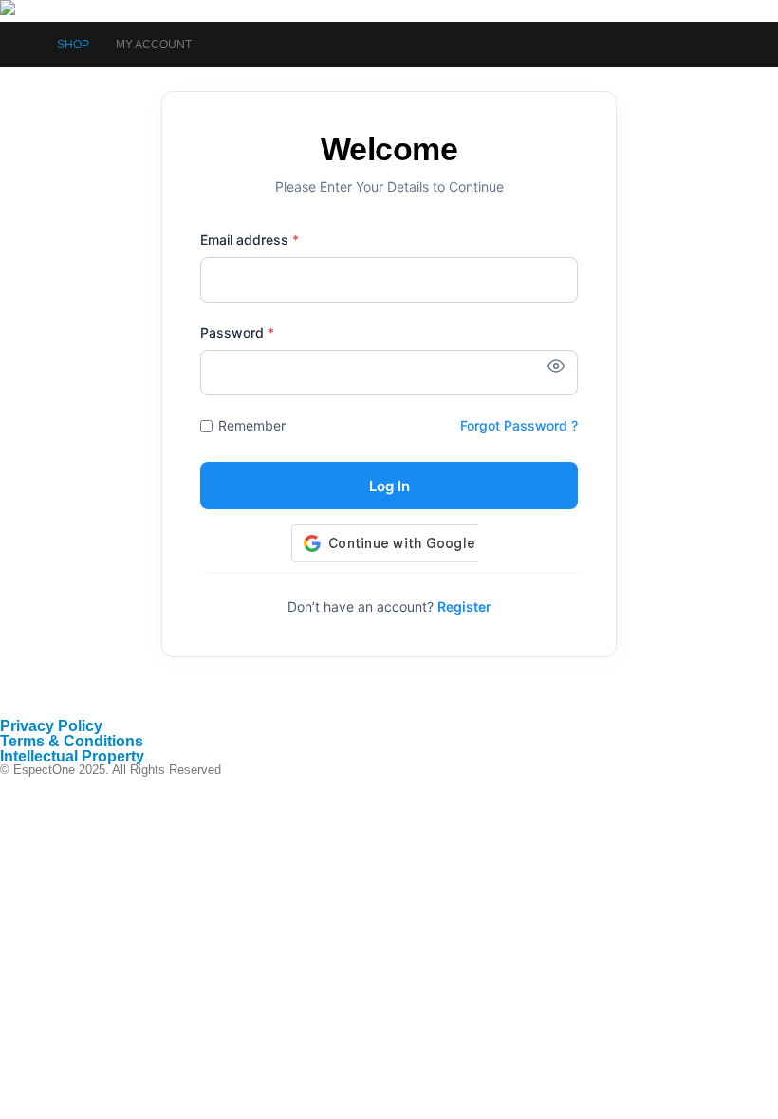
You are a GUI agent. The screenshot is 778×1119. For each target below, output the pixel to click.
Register (464, 606)
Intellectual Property (72, 756)
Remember (252, 425)
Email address (249, 239)
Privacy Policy (51, 726)
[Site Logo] (52, 11)
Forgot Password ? (519, 425)
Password (237, 332)
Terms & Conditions (71, 741)
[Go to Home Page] (24, 44)
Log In (389, 486)
